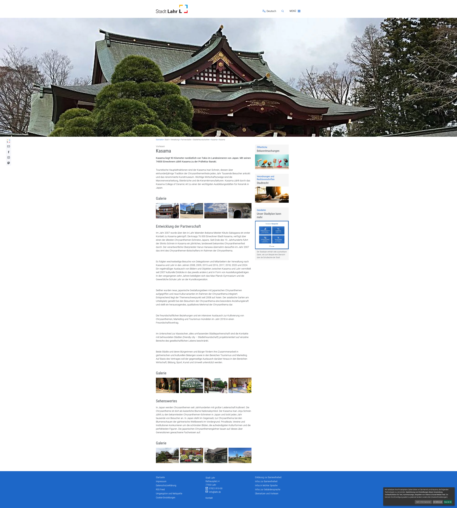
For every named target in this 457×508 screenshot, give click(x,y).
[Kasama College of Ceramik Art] (191, 210)
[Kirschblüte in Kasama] (215, 210)
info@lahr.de (215, 492)
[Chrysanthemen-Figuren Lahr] (239, 385)
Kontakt (209, 497)
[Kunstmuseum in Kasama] (239, 455)
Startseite (159, 140)
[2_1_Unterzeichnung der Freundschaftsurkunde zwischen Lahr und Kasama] (167, 385)
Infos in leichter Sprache (266, 485)
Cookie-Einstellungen (165, 497)
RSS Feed (160, 489)
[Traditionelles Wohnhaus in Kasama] (215, 455)
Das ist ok (447, 502)
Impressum (161, 481)
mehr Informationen (423, 502)
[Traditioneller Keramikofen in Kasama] (239, 210)
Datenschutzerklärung (166, 485)
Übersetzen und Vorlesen (266, 493)
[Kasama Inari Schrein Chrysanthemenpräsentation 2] (191, 455)
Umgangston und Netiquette (169, 493)
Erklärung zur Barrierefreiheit (268, 477)
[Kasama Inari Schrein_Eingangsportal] (167, 455)
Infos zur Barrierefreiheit (266, 481)
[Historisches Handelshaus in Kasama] (167, 210)
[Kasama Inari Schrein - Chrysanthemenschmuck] (215, 385)
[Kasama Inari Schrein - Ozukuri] (191, 385)
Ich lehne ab (437, 502)
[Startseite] (179, 9)
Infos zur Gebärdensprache (267, 489)
